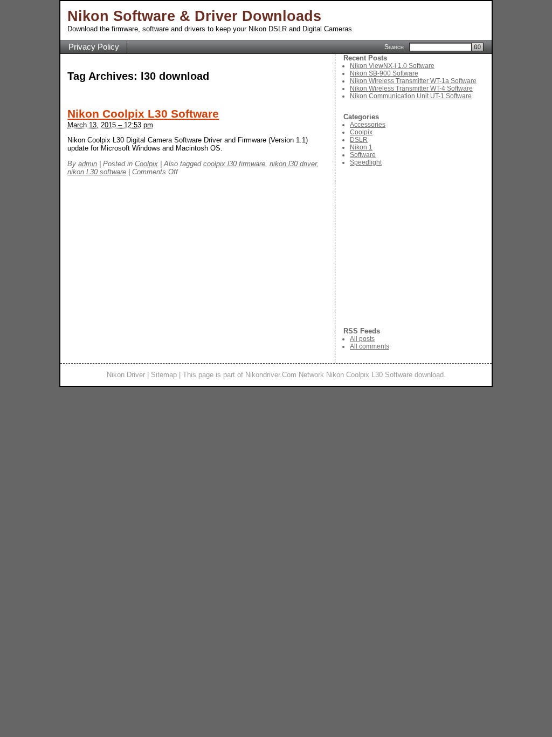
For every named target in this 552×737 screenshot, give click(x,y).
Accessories (367, 124)
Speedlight (366, 162)
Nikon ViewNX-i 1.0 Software (392, 66)
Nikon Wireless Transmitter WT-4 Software (411, 88)
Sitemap (164, 375)
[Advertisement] (417, 246)
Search (394, 46)
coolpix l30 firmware (234, 164)
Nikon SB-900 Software (384, 73)
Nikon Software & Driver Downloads (194, 16)
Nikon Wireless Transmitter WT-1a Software (413, 81)
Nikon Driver (126, 375)
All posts (362, 339)
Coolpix (146, 164)
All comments (369, 346)
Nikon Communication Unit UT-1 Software (411, 96)
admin (87, 164)
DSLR (359, 140)
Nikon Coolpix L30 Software (143, 113)
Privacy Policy (93, 47)
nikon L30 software (96, 172)
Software (363, 155)
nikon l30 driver (293, 164)
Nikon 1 (361, 147)
